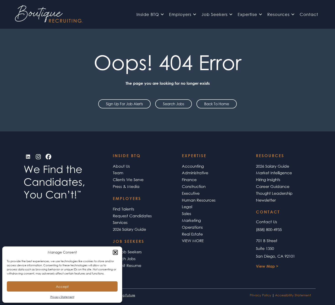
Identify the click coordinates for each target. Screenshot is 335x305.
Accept (62, 286)
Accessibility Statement (293, 295)
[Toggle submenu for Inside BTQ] (162, 14)
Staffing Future (124, 295)
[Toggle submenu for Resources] (293, 14)
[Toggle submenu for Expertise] (260, 14)
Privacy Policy (260, 295)
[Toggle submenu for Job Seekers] (231, 14)
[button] (115, 252)
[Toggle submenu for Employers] (194, 14)
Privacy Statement (62, 297)
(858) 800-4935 (269, 229)
